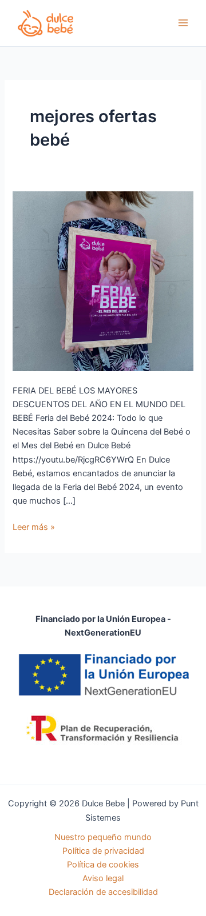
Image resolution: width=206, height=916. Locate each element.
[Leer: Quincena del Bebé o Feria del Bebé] (103, 281)
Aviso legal (103, 878)
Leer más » (34, 526)
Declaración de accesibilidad (103, 892)
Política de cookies (103, 864)
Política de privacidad (103, 851)
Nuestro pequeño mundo (103, 837)
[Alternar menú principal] (183, 22)
